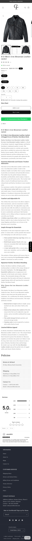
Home (4, 453)
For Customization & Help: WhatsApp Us (17, 119)
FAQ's (4, 490)
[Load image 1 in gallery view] (6, 49)
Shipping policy (16, 538)
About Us (5, 457)
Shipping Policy (7, 473)
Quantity (3, 94)
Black (4, 75)
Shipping (3, 70)
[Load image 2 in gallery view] (16, 49)
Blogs (4, 460)
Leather (5, 81)
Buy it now (16, 112)
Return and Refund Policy (10, 477)
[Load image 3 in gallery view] (25, 49)
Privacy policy (18, 536)
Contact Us (6, 464)
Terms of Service (7, 483)
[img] (6, 437)
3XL (4, 91)
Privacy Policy (7, 487)
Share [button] (4, 123)
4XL (10, 91)
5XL (16, 91)
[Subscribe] (26, 514)
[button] (3, 7)
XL (17, 87)
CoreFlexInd (10, 536)
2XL (23, 87)
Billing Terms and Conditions (11, 480)
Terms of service (7, 538)
